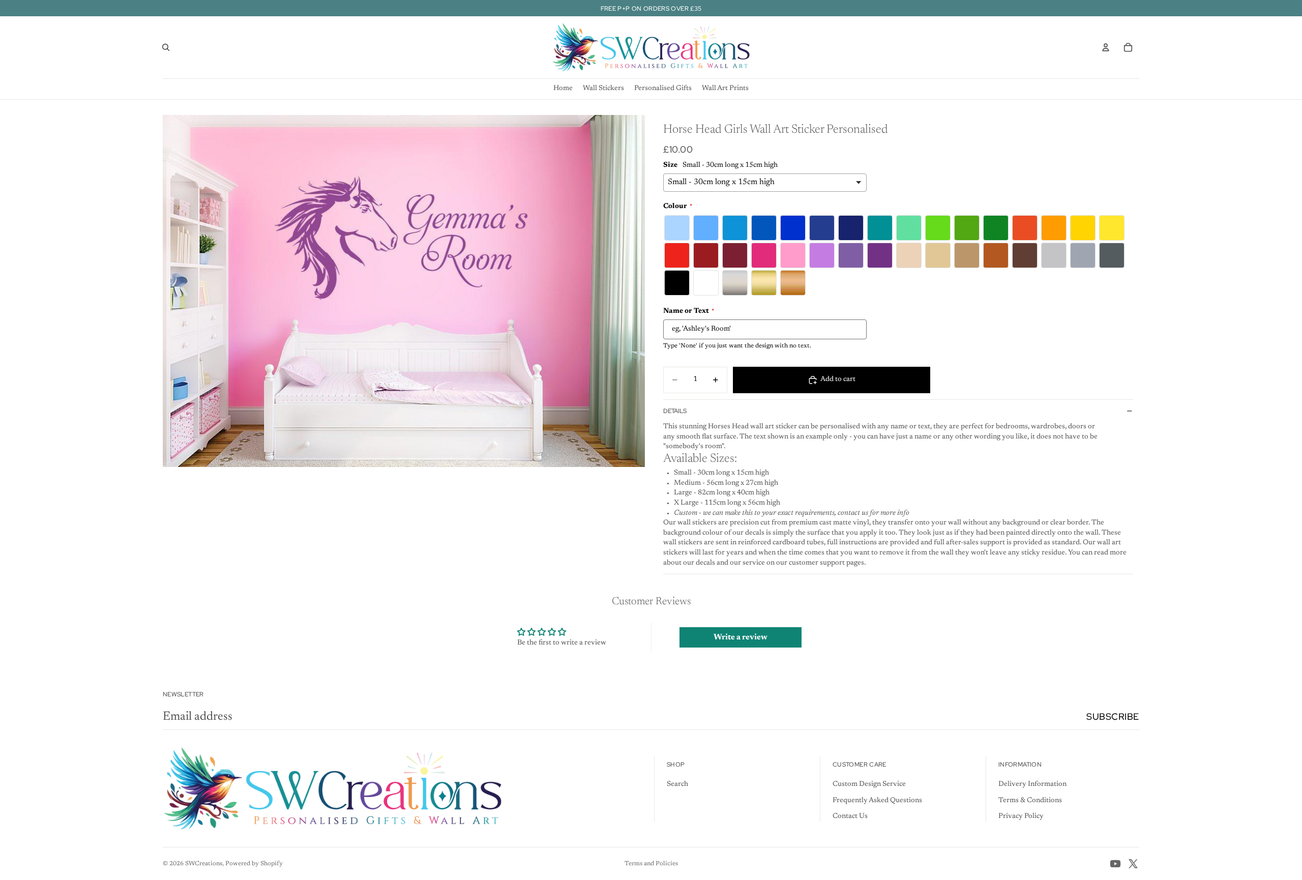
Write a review (740, 637)
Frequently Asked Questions (877, 800)
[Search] (166, 47)
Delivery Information (1032, 784)
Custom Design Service (869, 784)
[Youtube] (1115, 864)
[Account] (1105, 47)
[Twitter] (1133, 864)
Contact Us (850, 816)
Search (677, 784)
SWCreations (203, 864)
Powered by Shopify (254, 864)
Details (675, 411)
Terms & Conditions (1030, 800)
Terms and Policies (651, 864)
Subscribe (1112, 716)
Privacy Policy (1021, 816)
